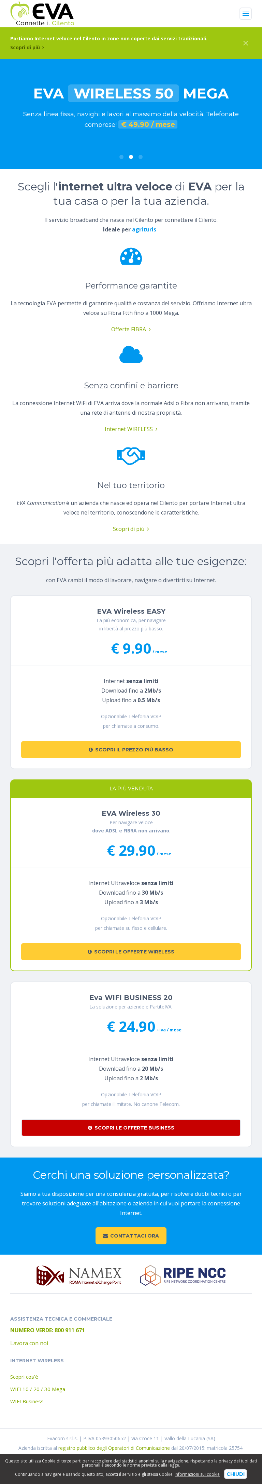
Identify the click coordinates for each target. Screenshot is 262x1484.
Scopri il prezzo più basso (134, 750)
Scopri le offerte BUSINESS (134, 1128)
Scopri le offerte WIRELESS (134, 952)
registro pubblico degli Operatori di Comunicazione (114, 1448)
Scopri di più (25, 47)
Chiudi (236, 1474)
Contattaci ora (134, 1236)
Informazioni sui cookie (197, 1474)
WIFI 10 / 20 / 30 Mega (37, 1389)
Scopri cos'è (24, 1376)
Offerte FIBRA (128, 329)
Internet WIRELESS (129, 429)
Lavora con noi (29, 1343)
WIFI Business (27, 1401)
